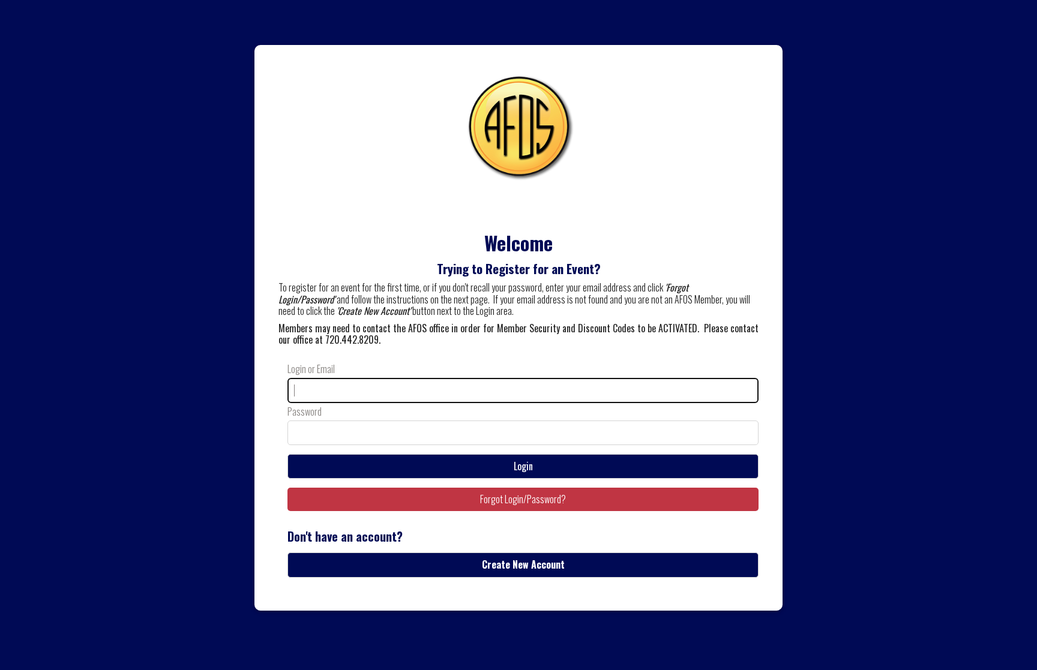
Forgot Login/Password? (523, 499)
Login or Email (311, 369)
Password (304, 411)
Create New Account (523, 564)
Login (523, 466)
